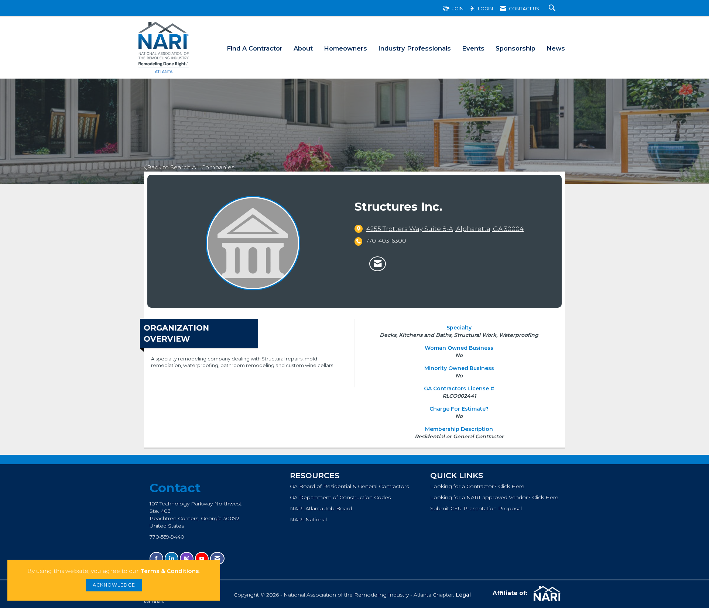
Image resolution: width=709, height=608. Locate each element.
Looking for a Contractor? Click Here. (477, 486)
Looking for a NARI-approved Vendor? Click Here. (494, 497)
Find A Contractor (254, 48)
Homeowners (345, 48)
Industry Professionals (414, 48)
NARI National (308, 519)
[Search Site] (553, 8)
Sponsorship (515, 48)
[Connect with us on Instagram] (186, 558)
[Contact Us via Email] (217, 558)
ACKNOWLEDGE (114, 585)
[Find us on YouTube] (202, 558)
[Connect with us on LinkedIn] (171, 558)
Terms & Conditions (169, 570)
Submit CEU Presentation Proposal (476, 508)
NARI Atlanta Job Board (321, 508)
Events (473, 48)
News (556, 48)
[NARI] (546, 593)
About (303, 48)
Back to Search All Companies (190, 167)
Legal (463, 595)
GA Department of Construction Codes (340, 497)
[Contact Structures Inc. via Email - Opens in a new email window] (377, 263)
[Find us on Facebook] (156, 558)
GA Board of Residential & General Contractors (349, 486)
